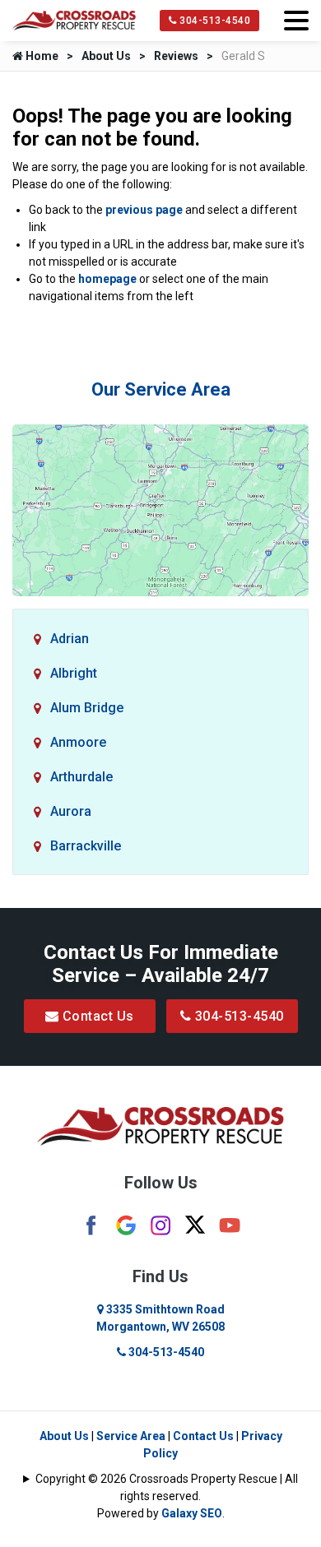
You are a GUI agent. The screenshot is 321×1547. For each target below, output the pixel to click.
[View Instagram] (160, 1224)
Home (40, 56)
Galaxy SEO (191, 1513)
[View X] (195, 1223)
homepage (107, 278)
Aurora (70, 811)
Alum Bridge (86, 708)
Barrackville (85, 846)
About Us (106, 56)
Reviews (176, 56)
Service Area (130, 1436)
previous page (144, 209)
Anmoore (78, 742)
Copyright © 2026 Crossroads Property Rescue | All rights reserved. (166, 1487)
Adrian (69, 638)
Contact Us (96, 1016)
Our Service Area (160, 389)
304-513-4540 (214, 20)
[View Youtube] (230, 1224)
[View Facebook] (91, 1224)
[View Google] (126, 1224)
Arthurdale (81, 777)
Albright (73, 673)
